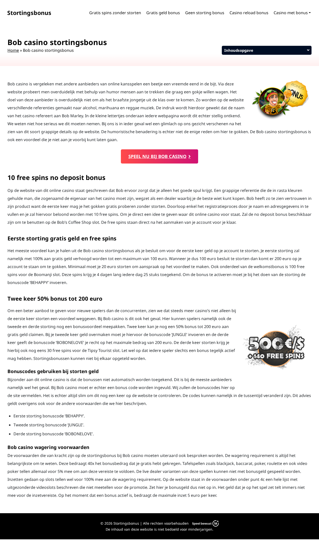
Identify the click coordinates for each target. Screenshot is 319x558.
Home (13, 50)
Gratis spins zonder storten (115, 12)
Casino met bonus (291, 12)
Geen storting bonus (204, 12)
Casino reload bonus (249, 12)
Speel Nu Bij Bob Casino (157, 156)
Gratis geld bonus (163, 12)
